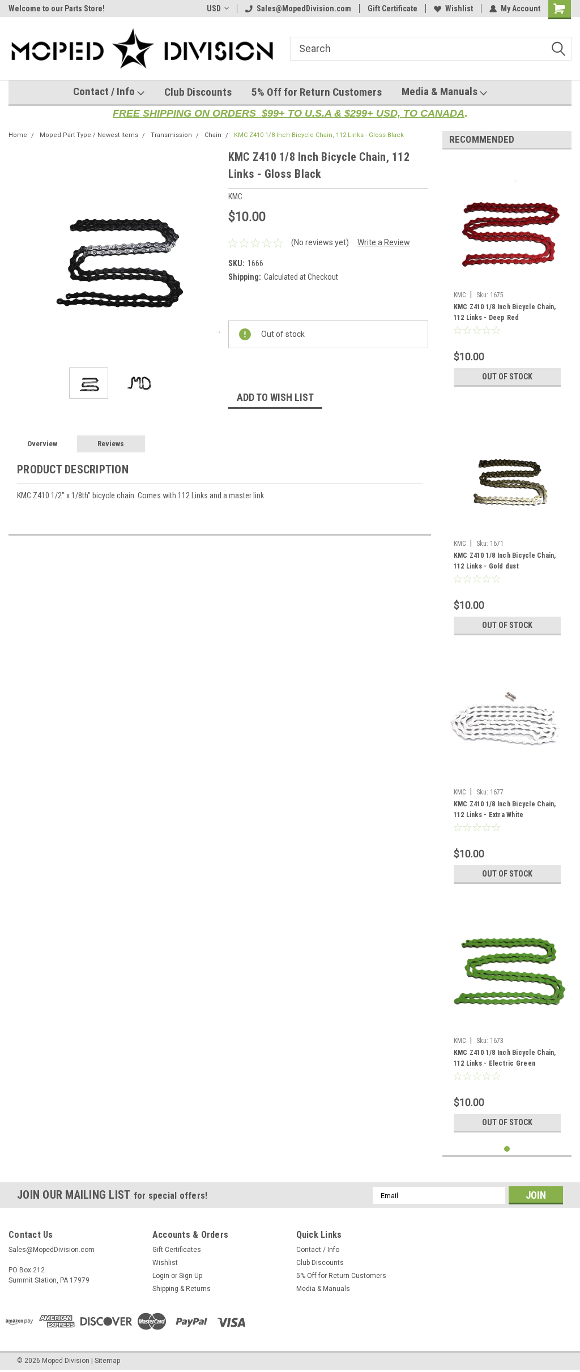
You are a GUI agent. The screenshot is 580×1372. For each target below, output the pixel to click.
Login (160, 1276)
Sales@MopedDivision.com (304, 8)
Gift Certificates (176, 1250)
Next (208, 253)
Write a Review (383, 242)
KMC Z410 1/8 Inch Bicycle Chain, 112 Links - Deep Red (505, 312)
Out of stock (507, 376)
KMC (460, 295)
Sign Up (190, 1276)
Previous (19, 253)
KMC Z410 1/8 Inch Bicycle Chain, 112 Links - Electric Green (505, 1058)
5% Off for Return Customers (316, 92)
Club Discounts (198, 92)
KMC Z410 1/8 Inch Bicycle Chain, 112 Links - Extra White (505, 809)
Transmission (171, 135)
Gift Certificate (392, 8)
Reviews (110, 443)
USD (214, 8)
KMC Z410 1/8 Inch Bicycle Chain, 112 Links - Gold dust (505, 561)
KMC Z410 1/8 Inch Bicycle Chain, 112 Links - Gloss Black (319, 135)
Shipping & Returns (181, 1289)
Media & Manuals (441, 91)
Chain (212, 135)
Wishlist (459, 8)
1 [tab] (507, 1149)
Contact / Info (105, 91)
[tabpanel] (507, 275)
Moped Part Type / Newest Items (89, 135)
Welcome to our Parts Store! (56, 8)
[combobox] (431, 49)
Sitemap (107, 1361)
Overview (42, 443)
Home (17, 135)
